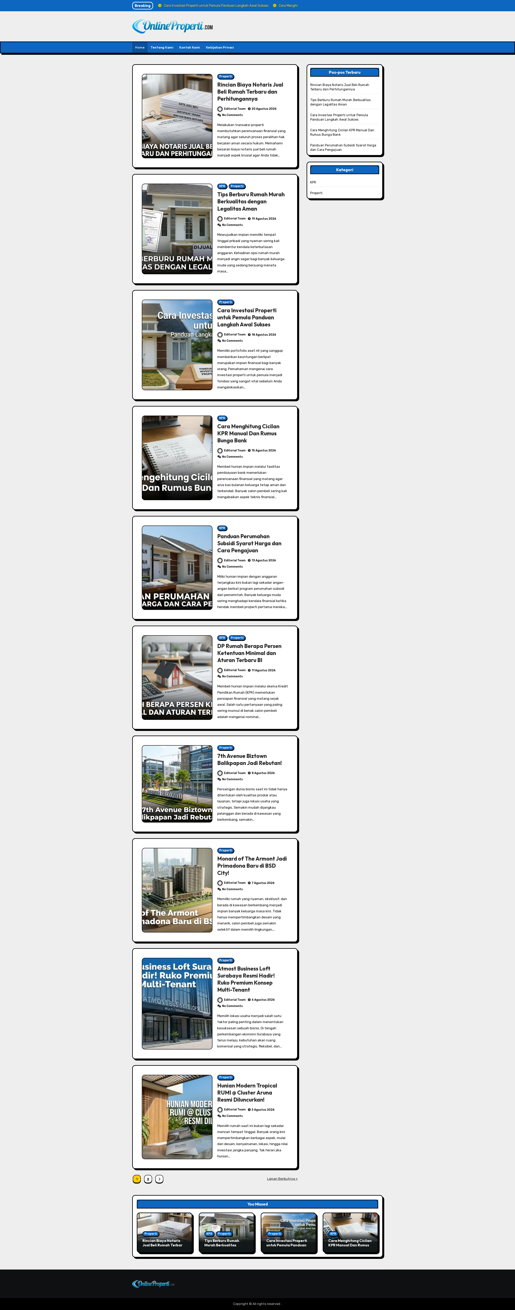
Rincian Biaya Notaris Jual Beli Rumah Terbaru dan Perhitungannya (250, 91)
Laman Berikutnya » (282, 1179)
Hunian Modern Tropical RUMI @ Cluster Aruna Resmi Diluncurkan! (247, 1092)
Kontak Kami (189, 47)
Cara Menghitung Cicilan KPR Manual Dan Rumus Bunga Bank (248, 433)
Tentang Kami (162, 47)
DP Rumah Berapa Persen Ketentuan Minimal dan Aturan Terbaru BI (249, 653)
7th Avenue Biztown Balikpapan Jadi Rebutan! (249, 759)
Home (140, 47)
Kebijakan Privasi (220, 47)
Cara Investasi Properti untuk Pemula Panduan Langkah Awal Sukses (247, 317)
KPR (222, 186)
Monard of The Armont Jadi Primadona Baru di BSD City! (252, 865)
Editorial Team (235, 109)
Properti (225, 76)
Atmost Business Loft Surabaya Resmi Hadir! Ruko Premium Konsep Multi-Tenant (246, 979)
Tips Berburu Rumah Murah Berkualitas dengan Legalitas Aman (251, 201)
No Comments (232, 115)
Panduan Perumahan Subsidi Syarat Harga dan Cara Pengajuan (249, 543)
